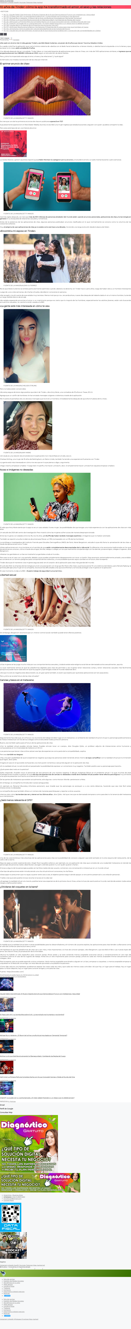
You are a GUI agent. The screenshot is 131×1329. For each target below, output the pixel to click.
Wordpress (17, 1269)
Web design (8, 1284)
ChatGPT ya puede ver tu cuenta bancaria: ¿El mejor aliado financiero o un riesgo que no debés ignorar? (46, 23)
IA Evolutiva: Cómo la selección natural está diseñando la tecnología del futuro (37, 29)
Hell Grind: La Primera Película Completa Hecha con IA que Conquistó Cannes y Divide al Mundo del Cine (47, 22)
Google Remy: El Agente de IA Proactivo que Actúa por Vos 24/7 (31, 25)
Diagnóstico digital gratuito (14, 1292)
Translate (16, 40)
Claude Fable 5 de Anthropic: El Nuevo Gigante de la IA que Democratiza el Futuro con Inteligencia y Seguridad (49, 15)
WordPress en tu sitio (12, 1283)
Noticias (13, 997)
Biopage (46, 1269)
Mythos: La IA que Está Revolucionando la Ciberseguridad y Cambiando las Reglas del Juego (42, 20)
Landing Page (9, 1286)
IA (9, 997)
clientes (7, 1296)
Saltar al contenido (6, 1)
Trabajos (7, 1288)
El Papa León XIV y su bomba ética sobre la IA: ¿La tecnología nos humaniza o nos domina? (41, 16)
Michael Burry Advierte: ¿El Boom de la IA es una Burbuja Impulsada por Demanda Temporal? (43, 18)
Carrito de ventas (6, 1269)
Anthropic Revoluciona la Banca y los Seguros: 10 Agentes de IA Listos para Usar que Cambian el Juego (46, 27)
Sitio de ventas (9, 1279)
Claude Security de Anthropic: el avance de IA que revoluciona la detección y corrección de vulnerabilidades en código (52, 30)
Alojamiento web (28, 1269)
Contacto (38, 1269)
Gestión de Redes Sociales (14, 1281)
